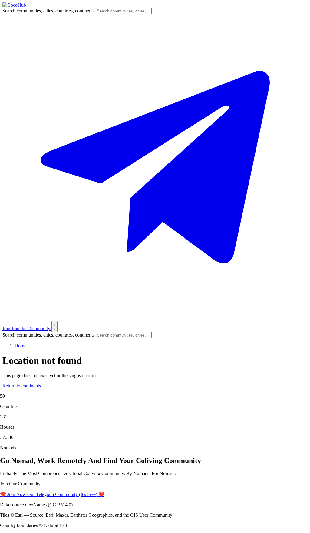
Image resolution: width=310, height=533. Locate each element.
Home (20, 345)
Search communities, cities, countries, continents (48, 10)
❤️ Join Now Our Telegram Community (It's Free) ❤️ (52, 494)
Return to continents (21, 385)
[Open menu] (54, 326)
